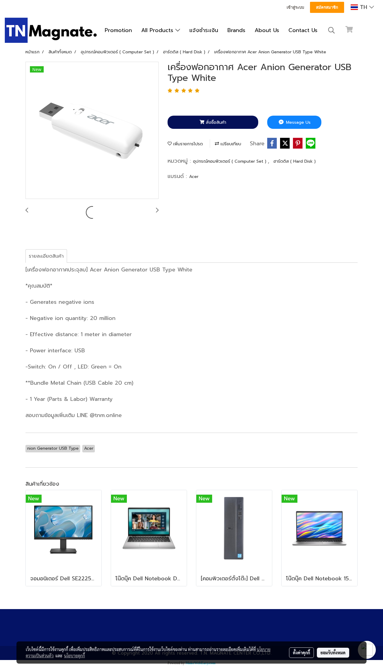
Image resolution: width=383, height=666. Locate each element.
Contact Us (302, 30)
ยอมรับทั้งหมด (333, 652)
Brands (236, 30)
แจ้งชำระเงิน (203, 30)
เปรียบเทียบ (230, 144)
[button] (331, 30)
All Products (158, 30)
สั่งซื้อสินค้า (215, 122)
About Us (267, 30)
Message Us (298, 122)
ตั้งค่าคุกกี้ (301, 652)
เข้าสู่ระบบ (295, 7)
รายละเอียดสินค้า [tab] (46, 256)
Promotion (118, 30)
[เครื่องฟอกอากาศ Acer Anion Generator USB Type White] (92, 130)
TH (363, 7)
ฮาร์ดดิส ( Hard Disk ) (294, 161)
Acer (193, 176)
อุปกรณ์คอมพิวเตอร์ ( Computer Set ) (230, 161)
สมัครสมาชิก (327, 7)
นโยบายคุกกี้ (74, 655)
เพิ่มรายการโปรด (187, 144)
